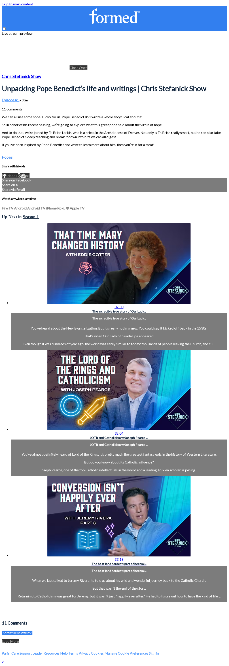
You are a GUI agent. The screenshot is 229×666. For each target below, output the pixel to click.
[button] (4, 28)
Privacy (85, 653)
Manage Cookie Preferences (126, 653)
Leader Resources (45, 653)
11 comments (12, 109)
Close (74, 67)
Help (64, 653)
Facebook (10, 175)
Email (25, 175)
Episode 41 (10, 100)
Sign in (154, 653)
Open (83, 67)
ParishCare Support (17, 653)
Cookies (97, 653)
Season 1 (31, 216)
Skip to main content (17, 4)
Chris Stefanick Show (21, 76)
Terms (73, 653)
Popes (7, 157)
